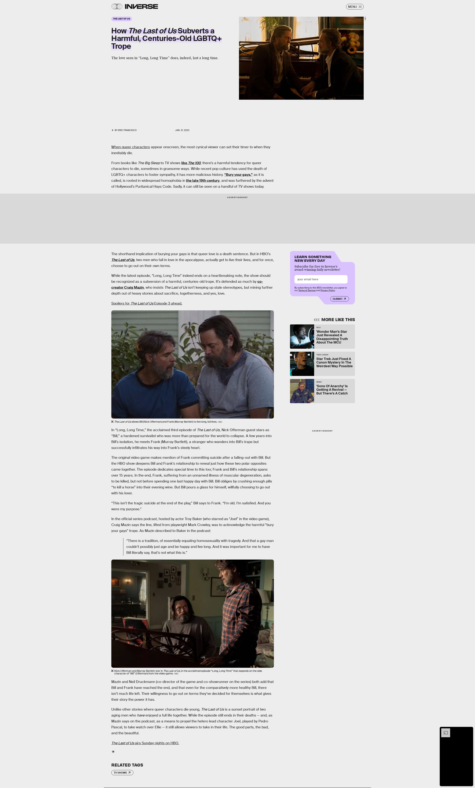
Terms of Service (307, 290)
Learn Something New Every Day (312, 258)
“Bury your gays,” (238, 174)
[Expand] (444, 730)
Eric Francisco (127, 130)
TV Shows (120, 772)
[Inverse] (141, 6)
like (191, 163)
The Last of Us (122, 260)
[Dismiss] (469, 730)
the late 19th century (203, 180)
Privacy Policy (328, 290)
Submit (338, 299)
